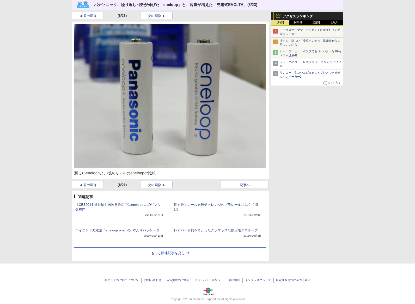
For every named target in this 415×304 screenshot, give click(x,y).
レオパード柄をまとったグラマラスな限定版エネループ (216, 230)
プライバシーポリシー (209, 280)
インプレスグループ (258, 280)
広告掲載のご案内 (177, 280)
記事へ (245, 185)
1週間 (316, 22)
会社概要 (234, 280)
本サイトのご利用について (121, 280)
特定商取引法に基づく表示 (293, 280)
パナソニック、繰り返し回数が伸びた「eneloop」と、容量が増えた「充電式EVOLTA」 (170, 5)
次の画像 (154, 16)
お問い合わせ (152, 280)
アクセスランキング (298, 16)
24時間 (298, 22)
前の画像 (90, 16)
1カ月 (334, 22)
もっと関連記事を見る (168, 253)
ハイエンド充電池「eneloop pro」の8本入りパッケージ (117, 230)
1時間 (280, 22)
